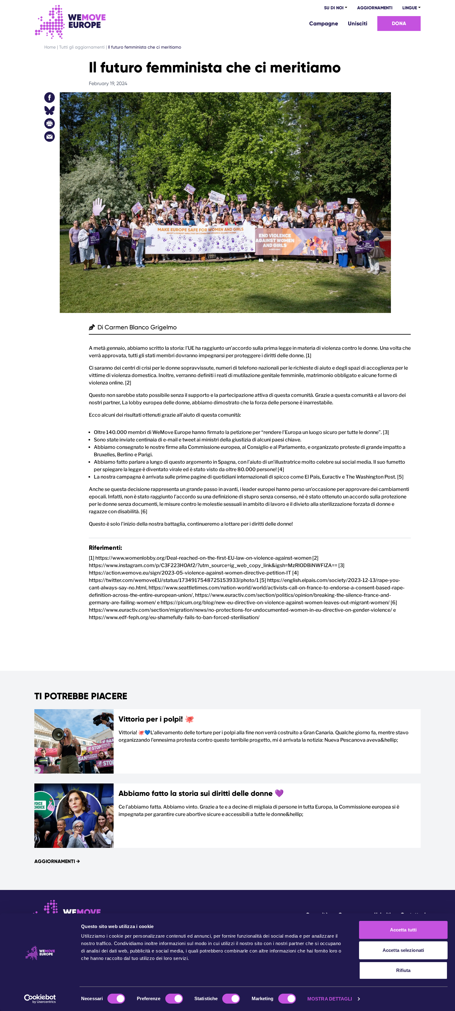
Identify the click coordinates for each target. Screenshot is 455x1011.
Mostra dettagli (329, 998)
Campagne (323, 23)
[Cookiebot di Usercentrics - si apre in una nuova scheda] (40, 999)
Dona (399, 23)
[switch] (174, 999)
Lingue (409, 8)
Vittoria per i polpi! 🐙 (156, 718)
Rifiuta (403, 970)
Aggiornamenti (374, 8)
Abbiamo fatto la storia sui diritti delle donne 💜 (201, 793)
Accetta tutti (403, 929)
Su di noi (334, 8)
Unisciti (357, 23)
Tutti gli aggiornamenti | (83, 47)
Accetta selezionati (403, 950)
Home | (51, 47)
